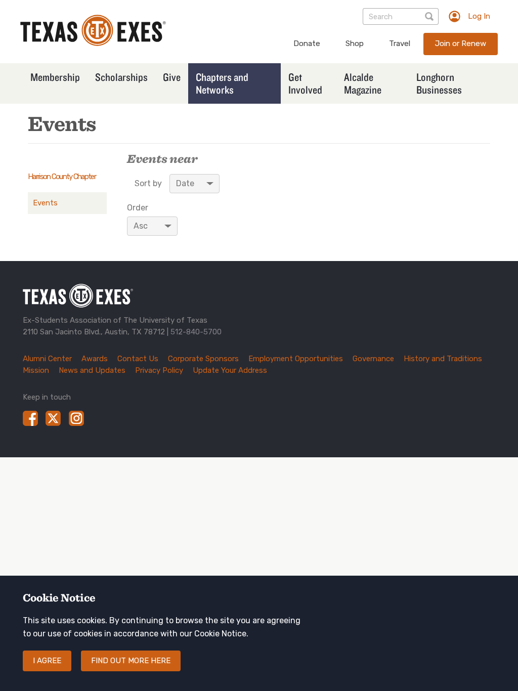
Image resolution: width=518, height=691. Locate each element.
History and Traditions (443, 358)
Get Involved (305, 83)
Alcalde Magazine (362, 83)
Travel (399, 43)
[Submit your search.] (430, 16)
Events (45, 202)
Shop (355, 43)
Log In (479, 16)
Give (172, 76)
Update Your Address (230, 370)
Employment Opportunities (295, 358)
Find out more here (130, 660)
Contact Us (137, 358)
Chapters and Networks (222, 83)
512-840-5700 (196, 331)
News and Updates (92, 370)
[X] (53, 418)
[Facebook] (30, 418)
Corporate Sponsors (203, 358)
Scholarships (121, 76)
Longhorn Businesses (439, 83)
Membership (55, 76)
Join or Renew (460, 43)
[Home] (93, 43)
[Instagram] (76, 418)
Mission (36, 370)
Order (137, 207)
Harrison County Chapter (62, 176)
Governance (373, 358)
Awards (94, 358)
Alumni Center (47, 358)
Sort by (148, 183)
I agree (47, 660)
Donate (306, 43)
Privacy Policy (159, 370)
